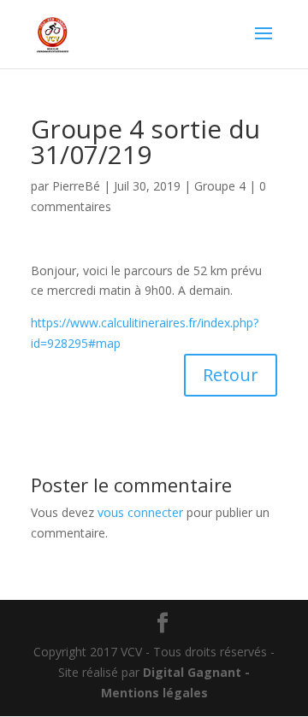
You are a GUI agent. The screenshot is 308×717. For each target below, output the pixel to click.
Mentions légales (154, 693)
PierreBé (76, 186)
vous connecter (140, 512)
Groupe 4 (220, 186)
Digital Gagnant (192, 672)
